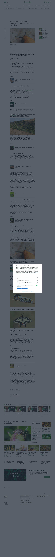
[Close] (40, 266)
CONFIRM (22, 288)
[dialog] (27, 278)
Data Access (27, 291)
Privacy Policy (31, 291)
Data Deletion (23, 291)
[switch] (37, 277)
